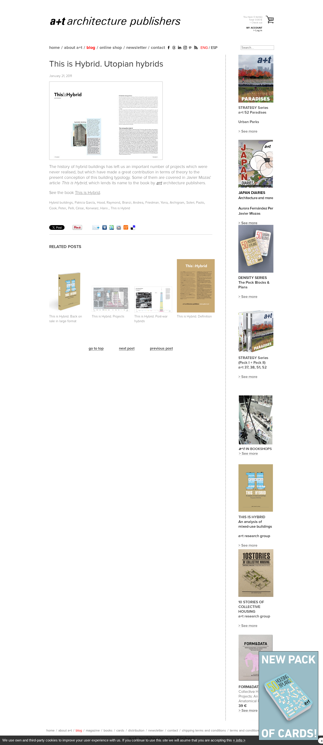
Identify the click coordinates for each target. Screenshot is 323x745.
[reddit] (118, 229)
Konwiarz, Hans (97, 208)
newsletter (136, 48)
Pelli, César (76, 208)
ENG (204, 48)
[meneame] (125, 229)
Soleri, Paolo (195, 202)
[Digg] (104, 229)
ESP (214, 48)
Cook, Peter (57, 208)
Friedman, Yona (156, 202)
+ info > (239, 740)
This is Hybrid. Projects (108, 316)
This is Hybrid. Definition (194, 316)
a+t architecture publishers (121, 21)
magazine (93, 730)
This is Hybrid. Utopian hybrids (106, 64)
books (108, 730)
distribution (136, 730)
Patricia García (85, 202)
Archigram (177, 202)
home (54, 48)
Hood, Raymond (108, 202)
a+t (159, 183)
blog (91, 48)
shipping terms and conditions (204, 730)
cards (120, 730)
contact (158, 48)
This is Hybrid (87, 193)
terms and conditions (245, 730)
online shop (111, 48)
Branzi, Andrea (132, 202)
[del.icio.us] (133, 229)
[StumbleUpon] (111, 229)
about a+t (73, 48)
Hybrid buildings (61, 202)
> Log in (257, 30)
